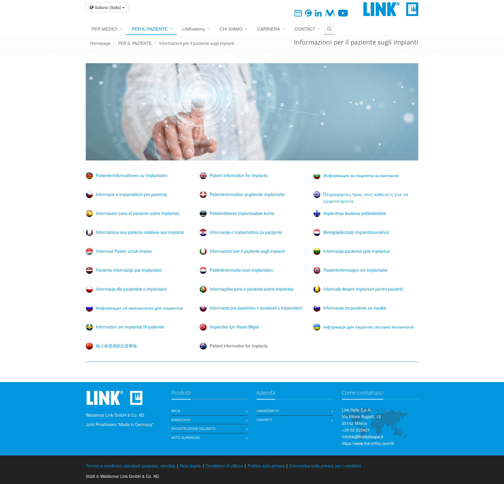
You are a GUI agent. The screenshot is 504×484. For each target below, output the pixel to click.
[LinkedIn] (318, 12)
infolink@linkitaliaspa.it (362, 436)
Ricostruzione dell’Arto (193, 428)
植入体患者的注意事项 (116, 346)
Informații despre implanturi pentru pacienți (362, 289)
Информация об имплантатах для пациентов (139, 308)
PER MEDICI (104, 29)
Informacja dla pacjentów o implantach (131, 289)
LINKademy (193, 29)
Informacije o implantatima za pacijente (246, 232)
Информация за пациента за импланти (361, 175)
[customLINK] (308, 12)
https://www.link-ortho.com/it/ (368, 443)
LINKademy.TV (267, 410)
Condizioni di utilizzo (224, 466)
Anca (175, 410)
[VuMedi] (330, 12)
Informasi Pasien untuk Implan (124, 251)
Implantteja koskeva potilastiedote (354, 213)
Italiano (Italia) (108, 7)
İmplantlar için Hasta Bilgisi (234, 327)
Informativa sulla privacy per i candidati (325, 466)
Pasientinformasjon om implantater (355, 270)
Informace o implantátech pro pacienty (131, 194)
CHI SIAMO (231, 29)
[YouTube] (343, 12)
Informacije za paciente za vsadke (354, 308)
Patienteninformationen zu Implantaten (131, 175)
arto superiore (185, 437)
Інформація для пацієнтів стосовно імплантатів (368, 327)
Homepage (100, 43)
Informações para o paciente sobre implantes (251, 289)
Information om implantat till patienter (130, 327)
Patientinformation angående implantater (247, 194)
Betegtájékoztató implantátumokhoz (356, 232)
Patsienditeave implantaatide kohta (242, 213)
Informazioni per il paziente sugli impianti (196, 43)
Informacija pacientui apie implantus (356, 251)
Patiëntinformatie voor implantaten (241, 270)
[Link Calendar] (298, 12)
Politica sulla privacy (266, 466)
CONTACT (305, 29)
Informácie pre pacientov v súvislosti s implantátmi (256, 308)
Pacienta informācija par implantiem (129, 270)
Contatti (264, 419)
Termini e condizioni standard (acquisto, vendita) (130, 466)
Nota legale (190, 466)
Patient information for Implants (238, 175)
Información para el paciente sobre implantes (137, 213)
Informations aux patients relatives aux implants (140, 232)
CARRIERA (268, 29)
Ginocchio (180, 419)
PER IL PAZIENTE (150, 29)
